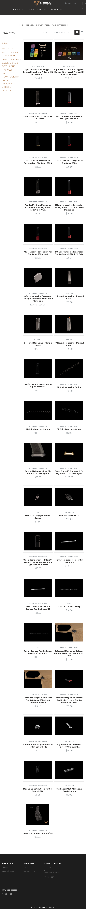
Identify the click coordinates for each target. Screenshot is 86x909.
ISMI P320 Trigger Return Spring (37, 516)
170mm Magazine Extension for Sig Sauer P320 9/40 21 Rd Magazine (69, 207)
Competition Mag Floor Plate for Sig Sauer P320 (38, 745)
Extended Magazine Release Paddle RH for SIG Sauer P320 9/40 (69, 653)
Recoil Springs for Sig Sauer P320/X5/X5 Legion (38, 652)
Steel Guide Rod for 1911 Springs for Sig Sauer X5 (38, 608)
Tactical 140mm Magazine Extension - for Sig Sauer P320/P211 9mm (38, 207)
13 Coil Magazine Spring (38, 429)
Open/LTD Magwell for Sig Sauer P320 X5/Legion (38, 472)
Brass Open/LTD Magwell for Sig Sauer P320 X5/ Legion (69, 472)
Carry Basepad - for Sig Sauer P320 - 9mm (38, 117)
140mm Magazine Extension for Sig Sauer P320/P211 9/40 (69, 253)
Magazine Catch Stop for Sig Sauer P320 (37, 790)
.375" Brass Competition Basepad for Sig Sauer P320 (38, 162)
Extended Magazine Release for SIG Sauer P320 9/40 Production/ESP (38, 700)
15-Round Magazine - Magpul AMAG (37, 344)
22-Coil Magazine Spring (69, 387)
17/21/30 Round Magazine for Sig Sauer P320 (37, 385)
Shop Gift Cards (8, 871)
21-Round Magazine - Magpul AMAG (69, 297)
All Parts (7, 48)
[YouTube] (11, 894)
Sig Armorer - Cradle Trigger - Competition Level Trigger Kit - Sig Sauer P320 (69, 72)
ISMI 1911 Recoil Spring (69, 607)
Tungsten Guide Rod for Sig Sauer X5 (69, 561)
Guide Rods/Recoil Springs (9, 84)
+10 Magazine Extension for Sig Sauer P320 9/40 (38, 253)
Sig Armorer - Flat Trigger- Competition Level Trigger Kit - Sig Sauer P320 (38, 72)
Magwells (8, 70)
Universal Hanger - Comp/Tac (38, 833)
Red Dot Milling (36, 10)
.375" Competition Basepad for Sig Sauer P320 (69, 117)
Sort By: (44, 32)
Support (55, 10)
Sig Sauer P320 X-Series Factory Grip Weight (69, 745)
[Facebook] (2, 894)
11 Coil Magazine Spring (69, 429)
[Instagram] (6, 894)
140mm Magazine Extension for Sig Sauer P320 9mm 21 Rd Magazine (38, 298)
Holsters (7, 91)
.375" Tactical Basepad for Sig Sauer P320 (69, 162)
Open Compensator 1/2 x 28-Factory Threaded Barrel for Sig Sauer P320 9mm (37, 562)
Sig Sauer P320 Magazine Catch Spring (69, 790)
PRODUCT (16, 10)
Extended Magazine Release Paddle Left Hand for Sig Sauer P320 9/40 (69, 700)
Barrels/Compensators (16, 59)
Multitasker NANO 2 (69, 515)
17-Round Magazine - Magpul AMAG (69, 344)
